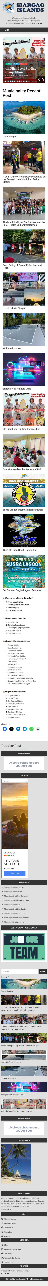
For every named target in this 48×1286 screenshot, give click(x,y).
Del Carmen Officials (15, 701)
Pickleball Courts (12, 348)
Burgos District (13, 645)
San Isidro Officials (15, 712)
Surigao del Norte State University (20, 678)
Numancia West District (17, 659)
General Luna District (16, 653)
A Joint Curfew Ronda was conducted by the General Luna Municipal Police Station (24, 179)
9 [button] (24, 81)
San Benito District (15, 667)
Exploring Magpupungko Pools (19, 628)
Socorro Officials (14, 718)
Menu (7, 30)
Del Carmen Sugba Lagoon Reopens (22, 590)
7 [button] (19, 81)
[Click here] (24, 770)
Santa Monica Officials (16, 715)
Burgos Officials (14, 696)
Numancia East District (16, 656)
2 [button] (8, 81)
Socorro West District (16, 675)
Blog (8, 63)
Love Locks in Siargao (14, 308)
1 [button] (6, 81)
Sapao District (13, 664)
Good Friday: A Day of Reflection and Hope (22, 266)
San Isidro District (14, 670)
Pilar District (12, 662)
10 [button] (26, 81)
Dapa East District (14, 648)
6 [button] (17, 81)
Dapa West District (15, 651)
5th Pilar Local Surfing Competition (21, 429)
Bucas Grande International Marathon (23, 509)
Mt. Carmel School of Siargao (19, 684)
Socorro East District (15, 673)
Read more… (6, 1209)
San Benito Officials (15, 709)
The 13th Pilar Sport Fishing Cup (20, 550)
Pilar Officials (13, 707)
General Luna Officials (16, 704)
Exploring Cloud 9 (14, 630)
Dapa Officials (13, 698)
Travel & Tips (13, 622)
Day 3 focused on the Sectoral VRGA (19, 70)
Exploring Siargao (14, 633)
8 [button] (22, 81)
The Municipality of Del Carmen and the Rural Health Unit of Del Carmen (24, 223)
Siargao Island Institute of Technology (22, 681)
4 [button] (12, 81)
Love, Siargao (10, 136)
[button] (39, 79)
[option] (24, 60)
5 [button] (15, 81)
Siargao (4, 1198)
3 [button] (10, 81)
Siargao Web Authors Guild (17, 388)
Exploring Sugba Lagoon (17, 625)
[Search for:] (24, 972)
